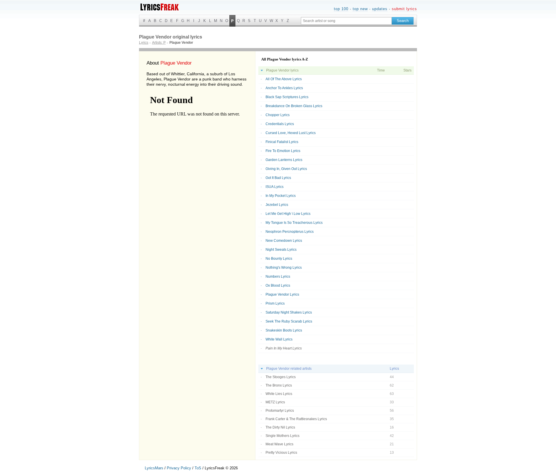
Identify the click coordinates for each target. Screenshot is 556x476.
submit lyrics (404, 9)
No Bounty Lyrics (279, 259)
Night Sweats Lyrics (281, 250)
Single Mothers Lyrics (282, 436)
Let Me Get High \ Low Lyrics (288, 214)
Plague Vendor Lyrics (282, 294)
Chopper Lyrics (278, 115)
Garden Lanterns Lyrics (284, 160)
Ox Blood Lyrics (278, 285)
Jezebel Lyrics (277, 205)
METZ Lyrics (275, 402)
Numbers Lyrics (278, 276)
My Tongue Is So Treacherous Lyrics (294, 223)
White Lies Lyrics (279, 394)
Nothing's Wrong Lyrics (284, 268)
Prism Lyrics (275, 303)
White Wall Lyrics (279, 339)
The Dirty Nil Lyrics (280, 427)
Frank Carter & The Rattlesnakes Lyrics (296, 419)
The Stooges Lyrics (281, 377)
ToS (198, 468)
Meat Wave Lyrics (279, 444)
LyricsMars (154, 468)
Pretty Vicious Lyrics (281, 453)
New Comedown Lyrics (284, 241)
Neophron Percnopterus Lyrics (290, 232)
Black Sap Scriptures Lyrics (287, 97)
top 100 (341, 9)
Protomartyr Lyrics (280, 411)
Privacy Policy (179, 468)
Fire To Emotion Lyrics (283, 151)
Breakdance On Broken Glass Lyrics (294, 106)
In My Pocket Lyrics (281, 196)
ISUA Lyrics (275, 187)
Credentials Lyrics (280, 124)
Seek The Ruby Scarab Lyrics (289, 321)
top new (360, 9)
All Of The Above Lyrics (284, 79)
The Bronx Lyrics (279, 385)
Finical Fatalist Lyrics (282, 142)
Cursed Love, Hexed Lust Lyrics (291, 133)
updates (379, 9)
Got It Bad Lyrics (278, 178)
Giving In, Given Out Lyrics (286, 169)
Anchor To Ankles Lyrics (284, 88)
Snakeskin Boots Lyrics (284, 330)
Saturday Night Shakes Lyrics (289, 312)
